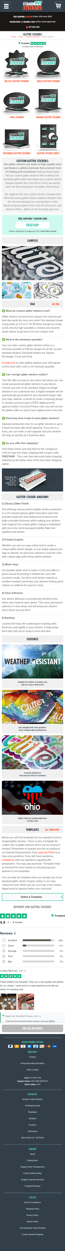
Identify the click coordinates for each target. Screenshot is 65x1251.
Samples (32, 1118)
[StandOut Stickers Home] (32, 6)
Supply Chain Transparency (32, 1167)
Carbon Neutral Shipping (32, 1234)
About (32, 1154)
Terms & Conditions (32, 1202)
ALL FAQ (55, 304)
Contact (32, 1057)
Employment (32, 1160)
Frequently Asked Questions (32, 1063)
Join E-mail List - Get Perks (32, 1138)
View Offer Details (48, 231)
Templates (32, 1112)
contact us (8, 860)
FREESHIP (28, 16)
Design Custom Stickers (32, 1099)
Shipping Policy (32, 1209)
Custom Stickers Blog (32, 1173)
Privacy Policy (32, 1215)
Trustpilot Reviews (32, 1186)
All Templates (52, 829)
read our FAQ (46, 852)
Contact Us (8, 362)
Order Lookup (32, 1070)
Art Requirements (32, 1106)
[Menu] (6, 6)
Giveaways (32, 1131)
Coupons (32, 1125)
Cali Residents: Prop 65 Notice (32, 1228)
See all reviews (32, 1028)
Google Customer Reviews (32, 1180)
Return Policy (32, 1222)
